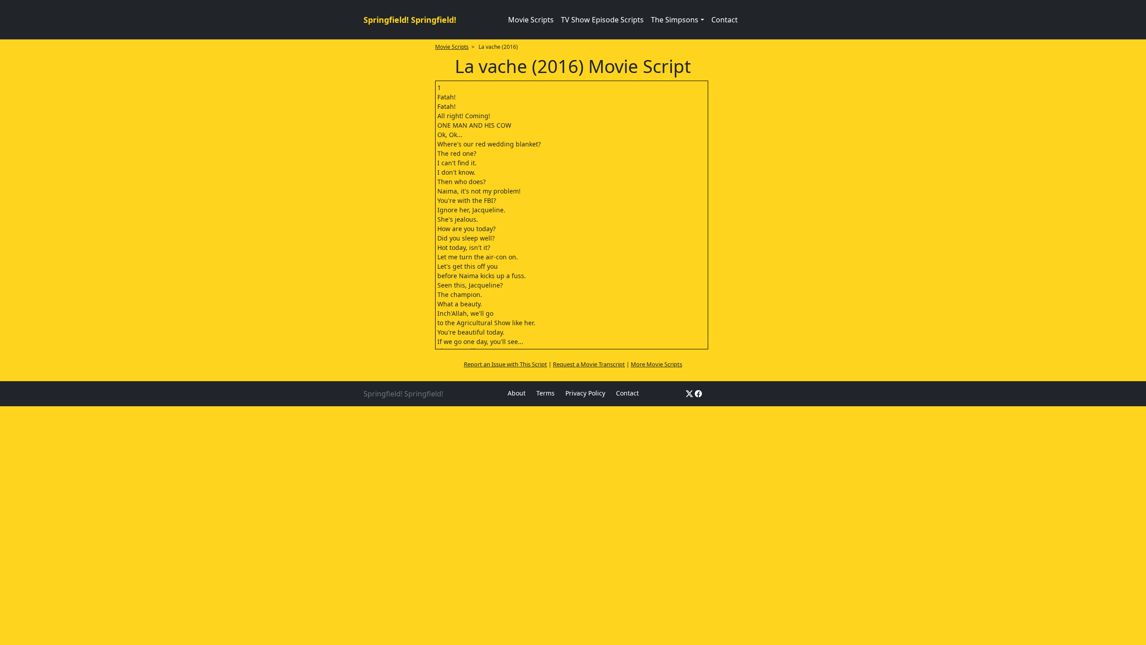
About (517, 393)
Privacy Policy (585, 393)
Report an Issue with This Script (505, 364)
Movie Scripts (531, 20)
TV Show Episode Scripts (602, 20)
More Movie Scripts (656, 364)
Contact (724, 20)
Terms (545, 393)
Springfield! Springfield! (409, 19)
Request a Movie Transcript (589, 364)
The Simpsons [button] (674, 20)
